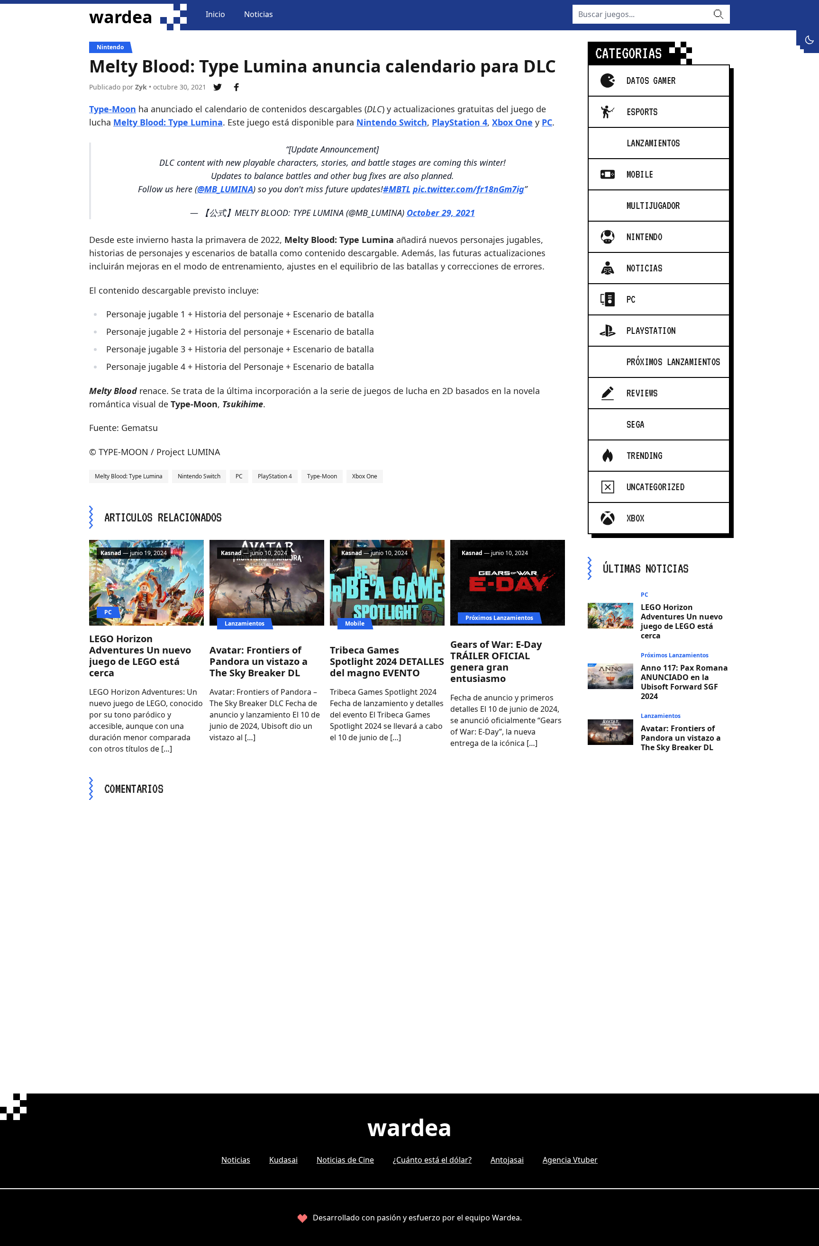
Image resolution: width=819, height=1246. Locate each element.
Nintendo (110, 47)
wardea (121, 17)
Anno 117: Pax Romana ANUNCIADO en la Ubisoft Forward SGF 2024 (684, 682)
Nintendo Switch (391, 122)
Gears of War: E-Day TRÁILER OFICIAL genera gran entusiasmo (496, 661)
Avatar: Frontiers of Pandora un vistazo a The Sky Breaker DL (258, 661)
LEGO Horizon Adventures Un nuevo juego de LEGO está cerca (140, 655)
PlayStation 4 (459, 122)
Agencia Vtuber (570, 1160)
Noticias (258, 14)
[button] (809, 39)
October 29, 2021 (441, 212)
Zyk (141, 86)
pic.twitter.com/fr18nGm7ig (468, 189)
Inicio (215, 14)
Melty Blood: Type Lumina (168, 122)
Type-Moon (112, 109)
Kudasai (283, 1160)
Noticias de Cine (345, 1160)
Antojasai (507, 1160)
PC (547, 122)
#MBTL (396, 189)
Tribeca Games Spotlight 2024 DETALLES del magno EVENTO (387, 661)
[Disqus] (327, 929)
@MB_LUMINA (225, 189)
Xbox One (512, 122)
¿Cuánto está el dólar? (432, 1160)
